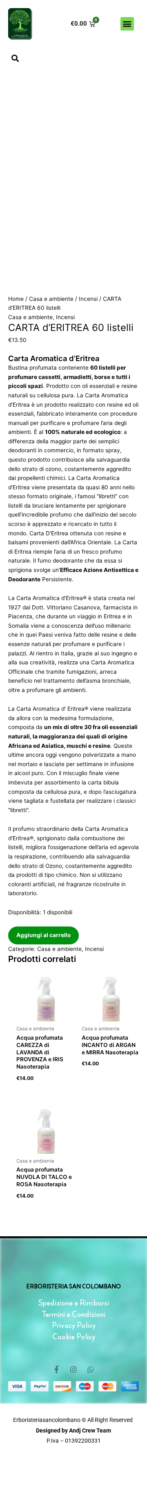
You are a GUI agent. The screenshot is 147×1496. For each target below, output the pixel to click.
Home (16, 299)
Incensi (88, 299)
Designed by (52, 1430)
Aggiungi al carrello (43, 935)
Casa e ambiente (51, 299)
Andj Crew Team (89, 1430)
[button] (127, 24)
